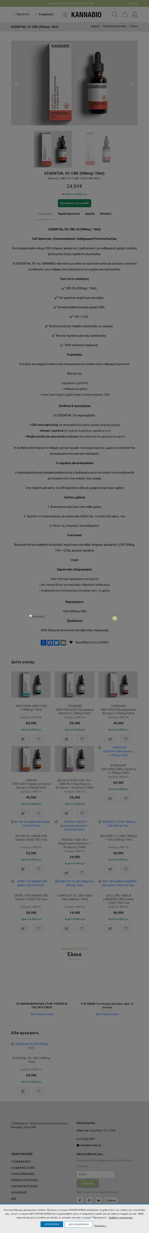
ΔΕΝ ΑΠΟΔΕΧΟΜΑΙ (79, 1224)
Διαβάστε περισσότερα (120, 1217)
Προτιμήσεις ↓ (100, 1225)
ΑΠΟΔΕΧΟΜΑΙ (51, 1224)
